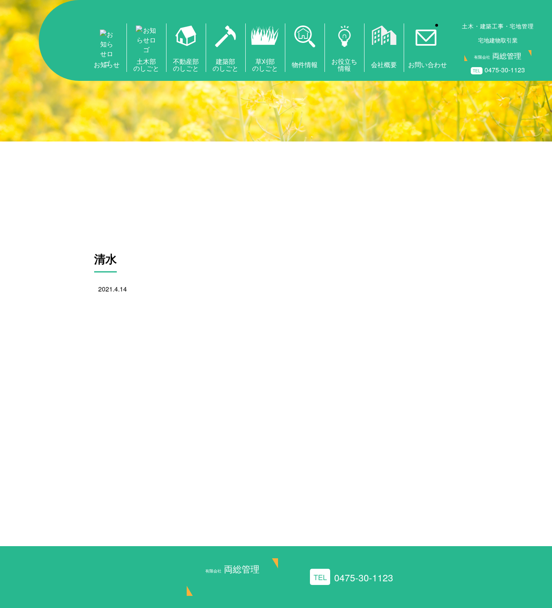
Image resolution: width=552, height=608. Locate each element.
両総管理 (232, 568)
